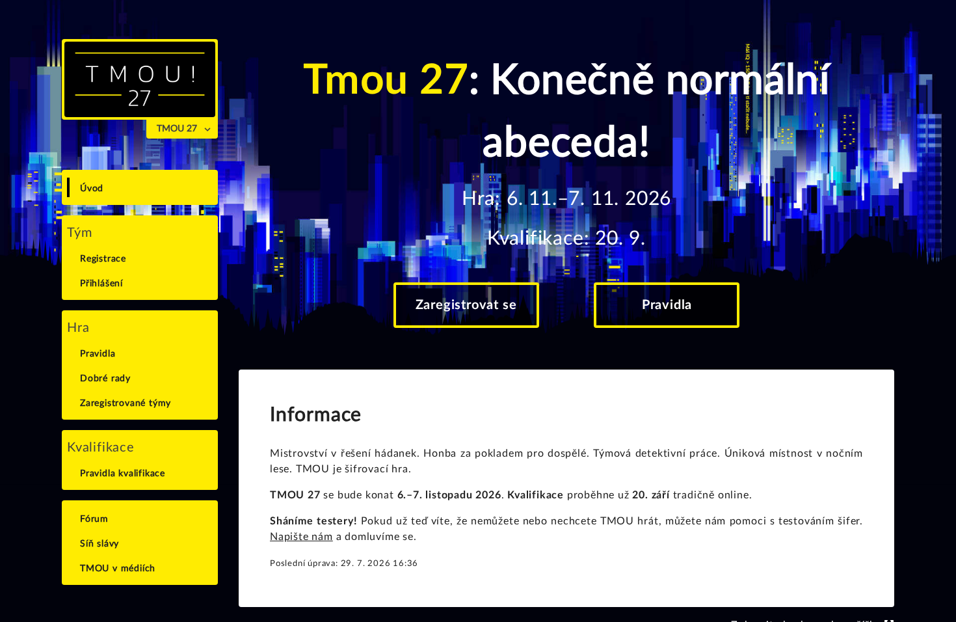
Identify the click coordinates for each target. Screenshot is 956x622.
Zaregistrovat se (466, 305)
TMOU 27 (177, 128)
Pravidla (667, 305)
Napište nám (301, 537)
